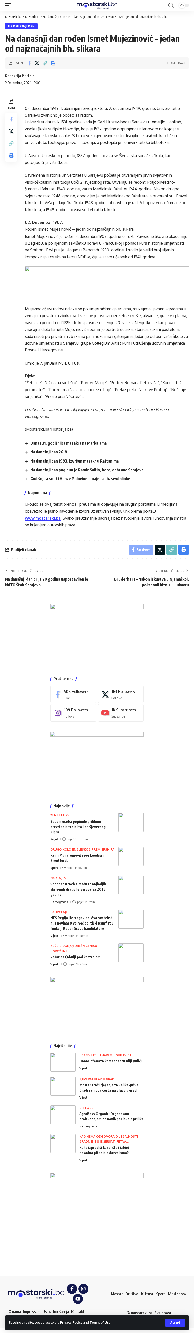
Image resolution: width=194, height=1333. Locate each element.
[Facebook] (73, 694)
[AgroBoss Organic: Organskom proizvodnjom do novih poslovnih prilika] (63, 1114)
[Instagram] (73, 713)
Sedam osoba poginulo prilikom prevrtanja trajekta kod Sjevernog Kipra (78, 826)
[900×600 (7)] (97, 634)
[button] (175, 1323)
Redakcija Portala (19, 75)
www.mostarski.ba (43, 518)
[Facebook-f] (72, 1289)
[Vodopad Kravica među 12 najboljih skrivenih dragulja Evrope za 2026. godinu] (131, 885)
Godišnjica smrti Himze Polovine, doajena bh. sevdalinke (80, 478)
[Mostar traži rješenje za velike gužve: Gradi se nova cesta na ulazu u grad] (63, 1086)
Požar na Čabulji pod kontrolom (75, 957)
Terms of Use (100, 1322)
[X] (121, 694)
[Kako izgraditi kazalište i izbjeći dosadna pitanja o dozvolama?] (63, 1143)
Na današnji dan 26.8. (49, 451)
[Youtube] (121, 713)
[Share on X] (36, 63)
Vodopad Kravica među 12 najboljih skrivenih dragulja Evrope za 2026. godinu (78, 889)
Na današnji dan (21, 26)
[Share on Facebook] (29, 63)
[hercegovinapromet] (97, 1219)
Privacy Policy (71, 1322)
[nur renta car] (97, 1005)
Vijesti (54, 936)
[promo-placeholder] (107, 282)
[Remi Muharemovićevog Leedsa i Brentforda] (131, 856)
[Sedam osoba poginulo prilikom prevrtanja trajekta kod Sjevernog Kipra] (131, 822)
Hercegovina (59, 902)
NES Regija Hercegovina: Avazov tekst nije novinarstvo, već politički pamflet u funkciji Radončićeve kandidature (82, 923)
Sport (54, 868)
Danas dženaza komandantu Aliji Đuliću (111, 1061)
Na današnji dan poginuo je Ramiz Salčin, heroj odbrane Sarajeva (86, 469)
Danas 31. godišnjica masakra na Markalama (68, 443)
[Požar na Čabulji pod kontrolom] (131, 952)
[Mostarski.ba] (97, 5)
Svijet (54, 839)
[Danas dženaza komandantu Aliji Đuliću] (63, 1062)
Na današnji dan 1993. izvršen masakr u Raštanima (74, 461)
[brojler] (97, 762)
